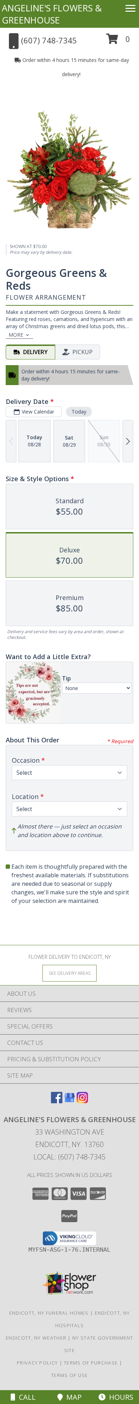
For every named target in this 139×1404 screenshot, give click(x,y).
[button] (118, 41)
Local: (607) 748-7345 (69, 1157)
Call (25, 1397)
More (16, 334)
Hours (119, 1397)
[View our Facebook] (56, 1101)
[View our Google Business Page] (69, 1101)
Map (72, 1397)
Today (79, 411)
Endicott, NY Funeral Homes (49, 1313)
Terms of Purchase (91, 1363)
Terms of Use (69, 1375)
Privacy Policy (37, 1363)
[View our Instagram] (82, 1101)
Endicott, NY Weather (36, 1338)
